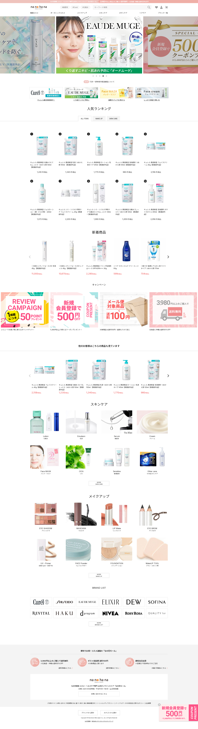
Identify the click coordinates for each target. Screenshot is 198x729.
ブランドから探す (87, 713)
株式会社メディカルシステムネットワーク (102, 721)
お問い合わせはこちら (99, 694)
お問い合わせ (61, 703)
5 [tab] (106, 76)
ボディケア (123, 13)
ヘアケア (142, 13)
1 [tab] (93, 76)
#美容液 (65, 7)
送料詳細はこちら (64, 668)
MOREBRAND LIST (99, 624)
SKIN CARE (113, 119)
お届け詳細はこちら (159, 668)
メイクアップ (82, 13)
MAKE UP (99, 119)
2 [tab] (96, 76)
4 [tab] (103, 76)
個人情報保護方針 (89, 703)
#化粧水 (85, 7)
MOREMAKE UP (99, 575)
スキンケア (103, 13)
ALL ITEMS (85, 119)
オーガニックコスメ (58, 13)
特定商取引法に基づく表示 (74, 703)
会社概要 (148, 703)
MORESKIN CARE (99, 483)
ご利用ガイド (51, 703)
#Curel (75, 7)
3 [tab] (99, 76)
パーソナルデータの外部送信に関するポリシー (129, 703)
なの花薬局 (88, 721)
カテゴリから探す (110, 713)
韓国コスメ (34, 13)
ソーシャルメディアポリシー (105, 703)
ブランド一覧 (163, 13)
